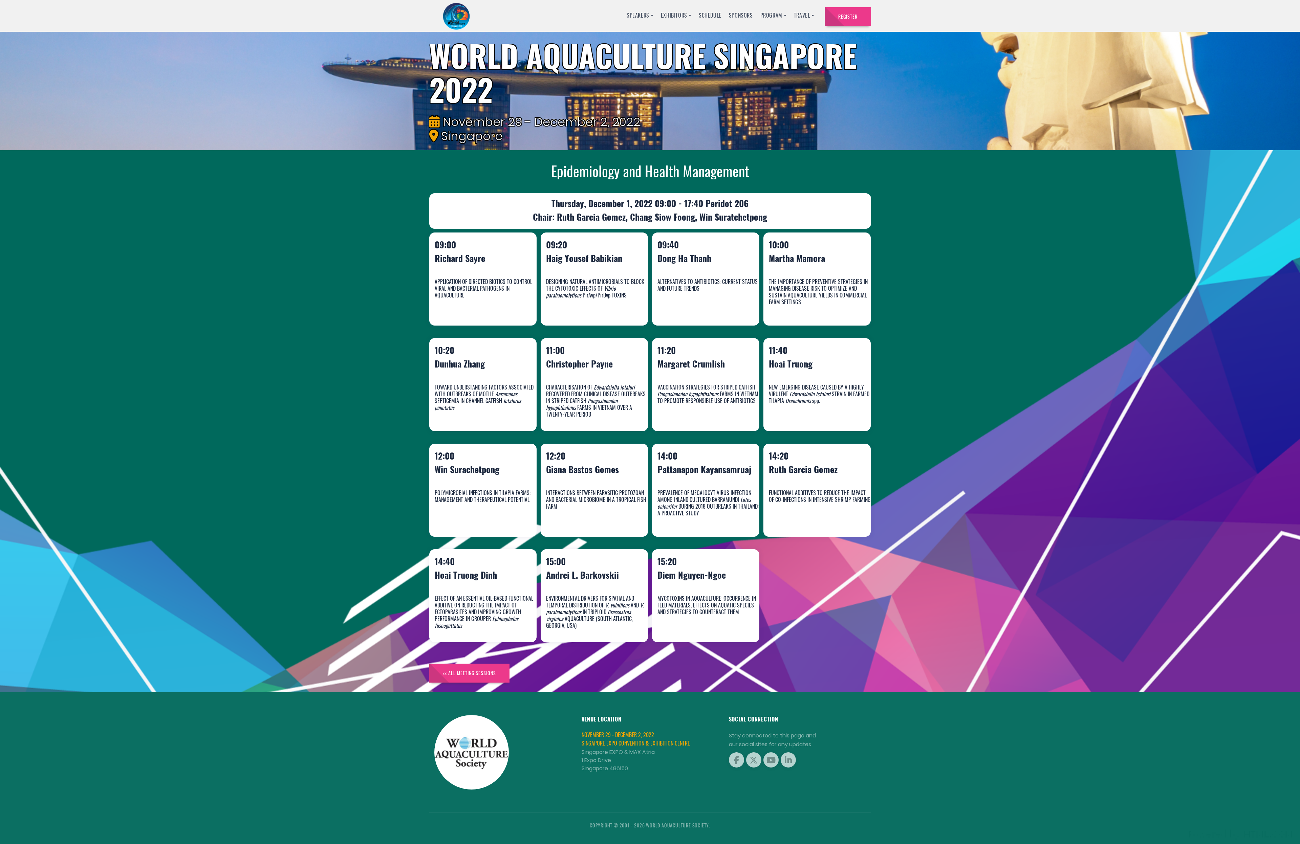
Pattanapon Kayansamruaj (689, 512)
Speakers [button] (638, 15)
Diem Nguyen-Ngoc (699, 624)
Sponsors (741, 15)
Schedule (710, 15)
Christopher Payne (586, 413)
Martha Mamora (804, 307)
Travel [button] (802, 15)
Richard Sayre (467, 307)
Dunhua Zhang (467, 413)
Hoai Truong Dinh (473, 624)
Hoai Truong (798, 413)
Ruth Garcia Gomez (810, 518)
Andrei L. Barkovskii (589, 624)
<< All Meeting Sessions (469, 672)
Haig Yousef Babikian (591, 307)
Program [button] (771, 15)
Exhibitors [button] (674, 15)
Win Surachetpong (474, 518)
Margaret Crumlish (698, 413)
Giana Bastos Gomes (589, 518)
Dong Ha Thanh (691, 307)
